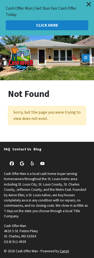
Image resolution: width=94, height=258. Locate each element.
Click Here (47, 25)
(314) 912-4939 (15, 241)
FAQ (7, 149)
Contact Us (21, 149)
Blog (37, 149)
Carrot (64, 251)
